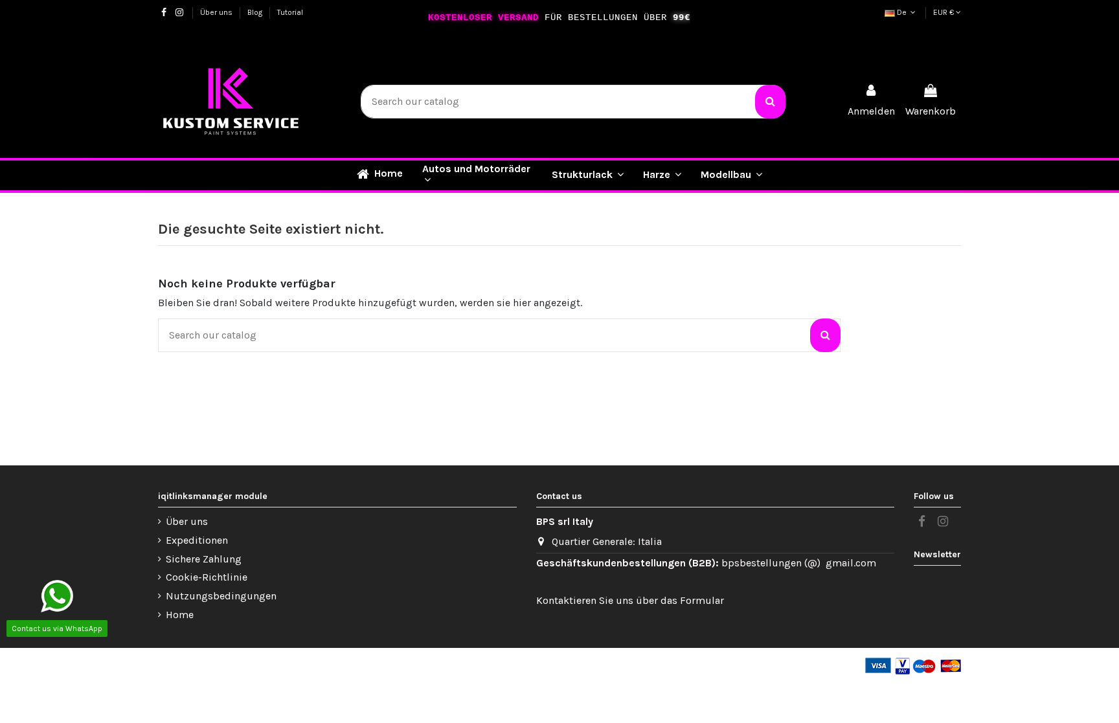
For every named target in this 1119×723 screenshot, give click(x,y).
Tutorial (290, 12)
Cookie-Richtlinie (206, 577)
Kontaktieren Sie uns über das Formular (630, 600)
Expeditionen (197, 540)
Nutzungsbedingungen (221, 596)
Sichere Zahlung (204, 559)
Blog (255, 12)
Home (180, 614)
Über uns (217, 12)
